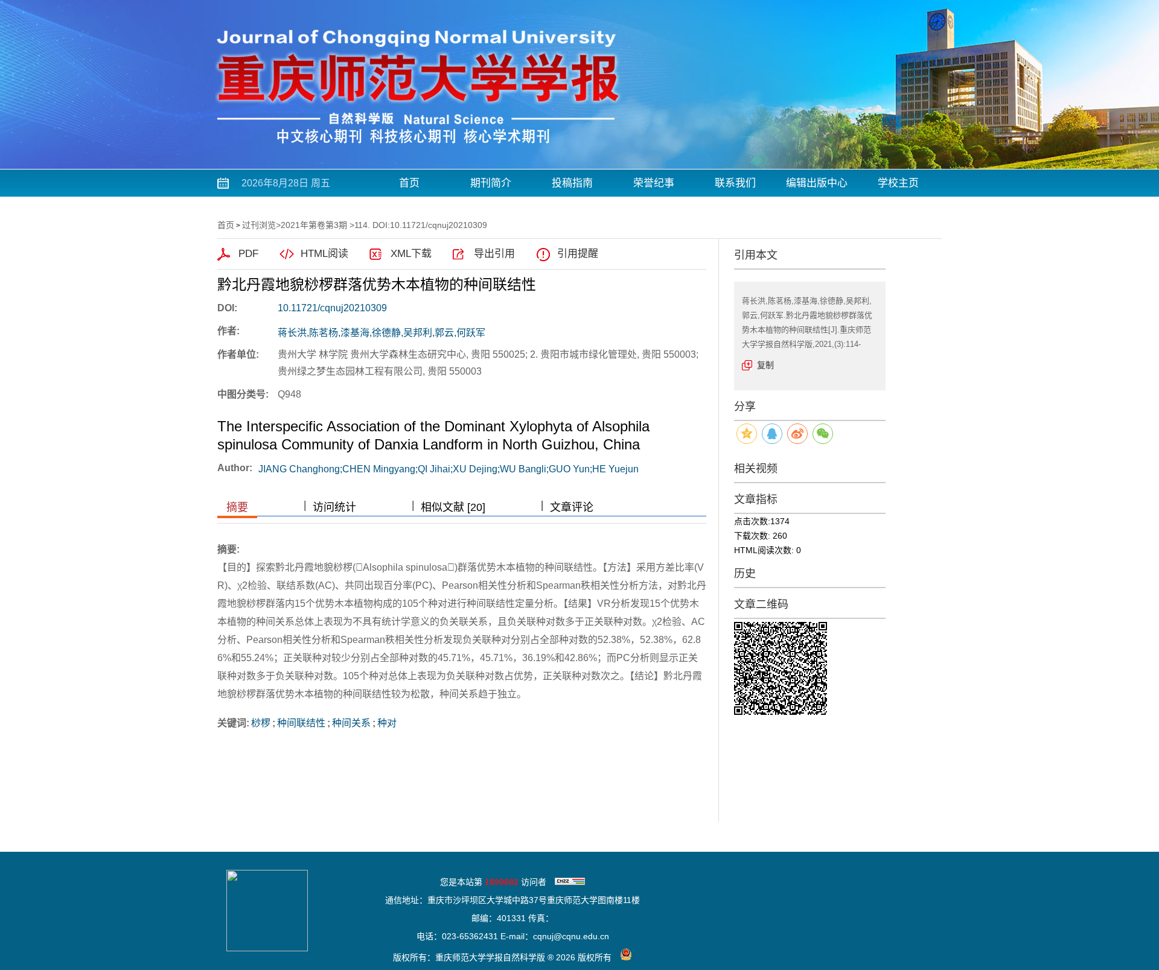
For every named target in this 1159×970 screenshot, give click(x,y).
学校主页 (898, 183)
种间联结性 (301, 723)
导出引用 (494, 253)
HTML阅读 (324, 253)
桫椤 (260, 723)
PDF (248, 253)
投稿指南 (572, 183)
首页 (409, 183)
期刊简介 (490, 183)
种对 (387, 723)
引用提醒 (577, 253)
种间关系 (351, 723)
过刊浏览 (259, 225)
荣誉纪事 (653, 183)
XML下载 (411, 253)
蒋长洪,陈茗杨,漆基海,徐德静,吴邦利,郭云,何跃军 (381, 333)
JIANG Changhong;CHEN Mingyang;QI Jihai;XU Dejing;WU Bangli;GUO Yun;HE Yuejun (448, 469)
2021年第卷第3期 (314, 225)
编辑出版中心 (817, 183)
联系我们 (735, 183)
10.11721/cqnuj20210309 (332, 308)
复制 (765, 365)
